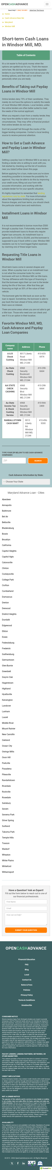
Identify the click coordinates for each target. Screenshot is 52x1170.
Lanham (6, 711)
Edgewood (7, 625)
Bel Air (5, 516)
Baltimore (6, 511)
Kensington (7, 700)
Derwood (6, 608)
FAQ (26, 964)
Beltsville (6, 522)
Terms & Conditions (26, 1000)
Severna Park (8, 814)
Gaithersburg (8, 654)
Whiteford (6, 866)
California (6, 545)
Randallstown (8, 780)
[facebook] (17, 1163)
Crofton (5, 585)
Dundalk (6, 619)
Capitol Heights (9, 551)
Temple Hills (8, 837)
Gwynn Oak (7, 677)
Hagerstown (7, 683)
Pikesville (6, 774)
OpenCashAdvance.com (24, 1158)
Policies (26, 990)
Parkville (6, 763)
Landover (6, 705)
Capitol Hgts (8, 556)
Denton (5, 602)
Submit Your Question (26, 930)
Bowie (5, 534)
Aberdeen (6, 499)
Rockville (6, 791)
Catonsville (7, 562)
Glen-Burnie (7, 665)
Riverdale (6, 786)
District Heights (9, 614)
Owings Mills (8, 751)
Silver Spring (8, 820)
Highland (6, 688)
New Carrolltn (8, 734)
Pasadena (6, 768)
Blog (27, 970)
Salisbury (6, 803)
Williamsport (8, 872)
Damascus (7, 597)
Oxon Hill (6, 757)
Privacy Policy (27, 995)
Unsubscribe (26, 1005)
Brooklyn (6, 539)
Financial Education (26, 959)
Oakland (6, 740)
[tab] (26, 482)
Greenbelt (6, 671)
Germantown (8, 660)
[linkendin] (23, 1163)
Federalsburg (8, 642)
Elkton (5, 631)
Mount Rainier (8, 728)
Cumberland (7, 591)
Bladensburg (8, 528)
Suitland (6, 826)
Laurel (5, 717)
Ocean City (7, 746)
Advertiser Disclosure (37, 10)
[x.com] (12, 1163)
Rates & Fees (26, 985)
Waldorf (5, 849)
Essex (4, 637)
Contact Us (26, 980)
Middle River (8, 723)
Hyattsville (7, 694)
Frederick (6, 648)
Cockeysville (8, 574)
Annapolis (6, 505)
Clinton (5, 568)
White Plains (8, 860)
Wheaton (6, 854)
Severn (5, 809)
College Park (8, 579)
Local (26, 975)
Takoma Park (8, 832)
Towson (5, 843)
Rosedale (6, 797)
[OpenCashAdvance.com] (14, 4)
